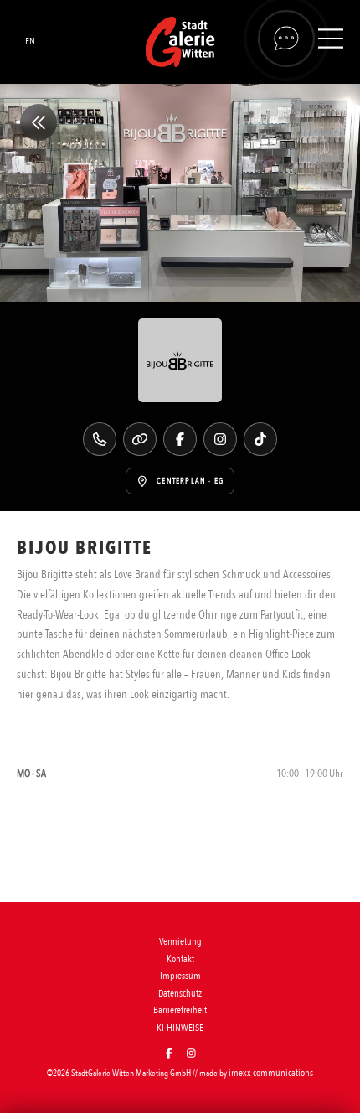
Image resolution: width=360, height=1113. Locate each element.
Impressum (180, 975)
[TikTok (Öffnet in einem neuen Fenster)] (260, 439)
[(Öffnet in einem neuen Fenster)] (140, 439)
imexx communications (271, 1072)
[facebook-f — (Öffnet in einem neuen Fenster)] (168, 1054)
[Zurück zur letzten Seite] (38, 122)
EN (30, 41)
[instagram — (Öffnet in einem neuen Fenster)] (191, 1054)
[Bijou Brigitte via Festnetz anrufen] (99, 439)
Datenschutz (180, 993)
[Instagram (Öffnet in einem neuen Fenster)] (220, 439)
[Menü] (330, 41)
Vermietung (180, 941)
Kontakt (180, 958)
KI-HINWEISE (180, 1027)
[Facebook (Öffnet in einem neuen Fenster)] (180, 439)
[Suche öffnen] (286, 38)
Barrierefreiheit (180, 1010)
